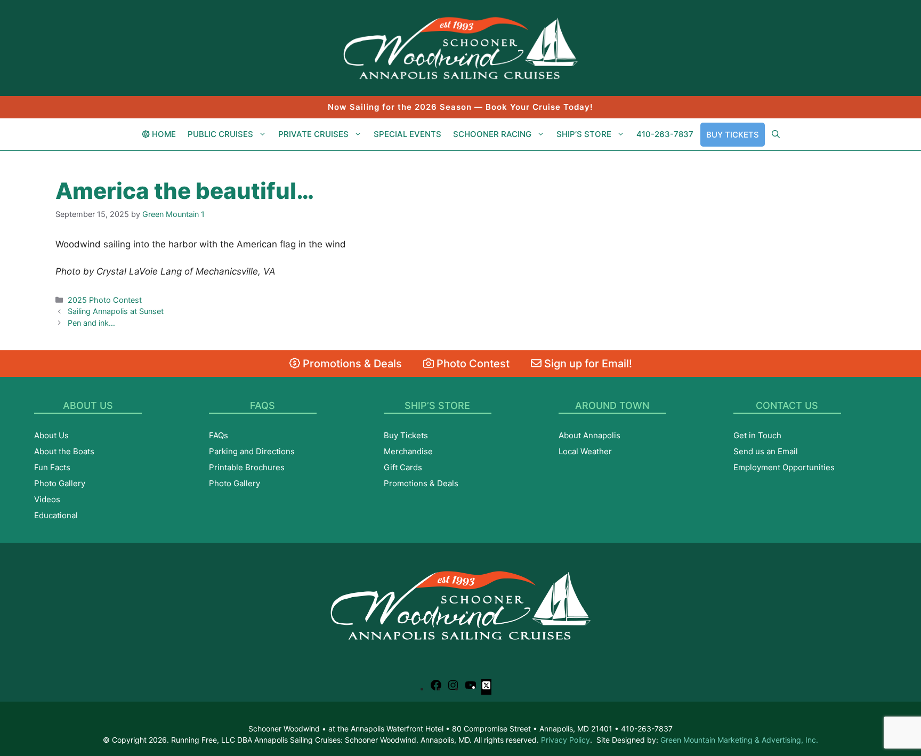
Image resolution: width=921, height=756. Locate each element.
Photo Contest (472, 363)
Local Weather (585, 451)
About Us (51, 435)
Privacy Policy (565, 739)
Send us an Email (765, 451)
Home (163, 134)
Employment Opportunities (784, 467)
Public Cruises (220, 134)
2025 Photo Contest (105, 299)
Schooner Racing (492, 134)
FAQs (218, 435)
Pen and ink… (91, 322)
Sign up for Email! (587, 363)
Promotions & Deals (351, 363)
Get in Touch (757, 435)
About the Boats (64, 451)
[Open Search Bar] (776, 134)
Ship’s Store (583, 134)
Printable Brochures (247, 467)
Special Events (407, 134)
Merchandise (408, 451)
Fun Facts (52, 467)
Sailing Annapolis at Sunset (116, 311)
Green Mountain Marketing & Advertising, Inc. (739, 739)
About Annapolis (589, 435)
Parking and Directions (252, 451)
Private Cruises (313, 134)
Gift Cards (403, 467)
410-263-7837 (664, 134)
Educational (56, 515)
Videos (47, 499)
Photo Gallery (59, 483)
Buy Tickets (732, 135)
